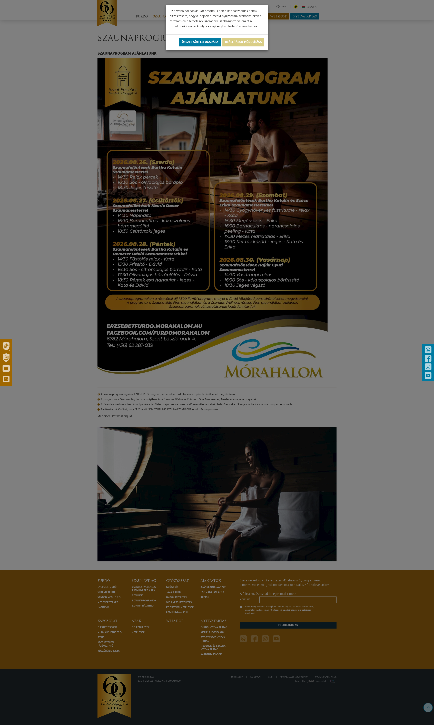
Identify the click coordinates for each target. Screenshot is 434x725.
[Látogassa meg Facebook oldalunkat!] (428, 358)
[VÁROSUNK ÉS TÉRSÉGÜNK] (6, 346)
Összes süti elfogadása (200, 42)
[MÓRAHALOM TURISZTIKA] (6, 357)
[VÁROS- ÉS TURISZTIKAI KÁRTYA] (6, 368)
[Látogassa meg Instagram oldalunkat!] (428, 366)
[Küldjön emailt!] (428, 349)
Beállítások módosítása (243, 42)
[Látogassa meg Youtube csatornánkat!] (428, 375)
